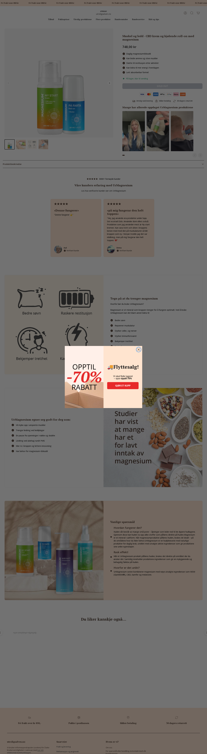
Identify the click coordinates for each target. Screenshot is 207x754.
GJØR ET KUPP (123, 385)
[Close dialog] (138, 349)
